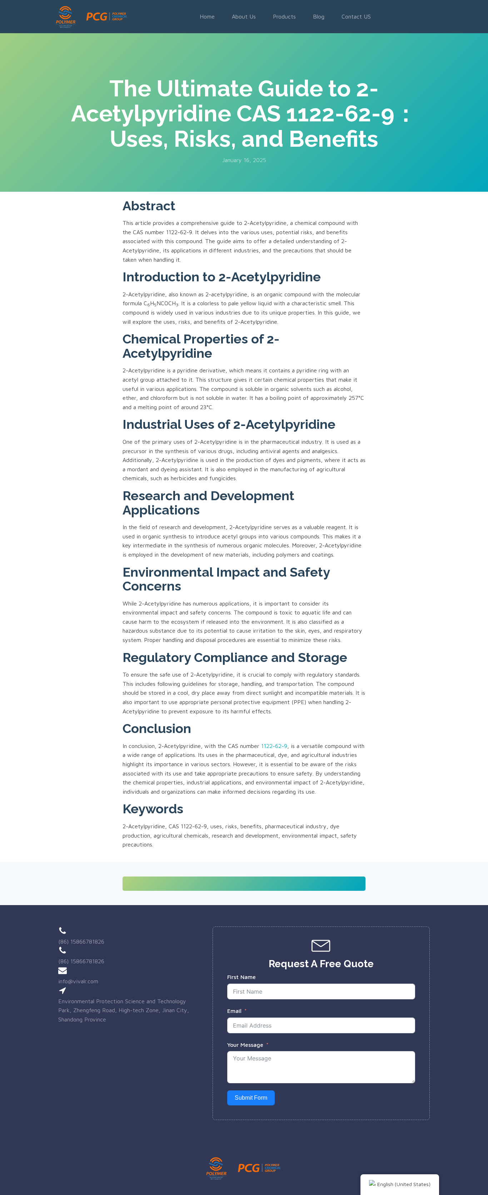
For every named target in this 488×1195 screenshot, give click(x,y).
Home (207, 16)
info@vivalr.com (78, 981)
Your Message (245, 1044)
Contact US (356, 16)
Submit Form (251, 1098)
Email (234, 1011)
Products (284, 16)
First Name (241, 977)
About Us (244, 16)
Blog (318, 16)
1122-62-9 (274, 746)
